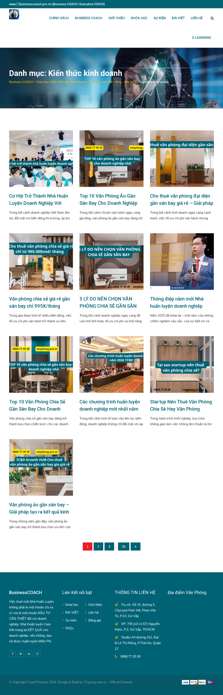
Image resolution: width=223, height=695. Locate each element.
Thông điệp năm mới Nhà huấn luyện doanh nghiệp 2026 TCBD (177, 306)
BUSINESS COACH (88, 18)
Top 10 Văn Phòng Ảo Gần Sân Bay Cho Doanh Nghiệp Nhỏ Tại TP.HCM (108, 203)
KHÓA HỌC (139, 18)
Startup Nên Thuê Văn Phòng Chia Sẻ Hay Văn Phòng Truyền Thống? (181, 409)
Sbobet (24, 688)
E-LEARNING (201, 38)
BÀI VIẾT (178, 18)
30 (123, 546)
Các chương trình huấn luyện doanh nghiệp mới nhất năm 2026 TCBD (109, 409)
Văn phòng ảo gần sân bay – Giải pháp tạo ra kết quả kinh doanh (39, 512)
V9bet (13, 688)
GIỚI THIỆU (116, 18)
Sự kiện (70, 620)
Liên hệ (93, 612)
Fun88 (35, 688)
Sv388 (138, 682)
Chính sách (59, 18)
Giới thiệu (95, 604)
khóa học (71, 604)
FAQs (69, 628)
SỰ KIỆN (160, 18)
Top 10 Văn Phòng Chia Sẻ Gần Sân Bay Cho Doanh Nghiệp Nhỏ (37, 409)
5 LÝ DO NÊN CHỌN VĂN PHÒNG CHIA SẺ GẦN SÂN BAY (108, 306)
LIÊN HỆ (197, 18)
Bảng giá (94, 620)
